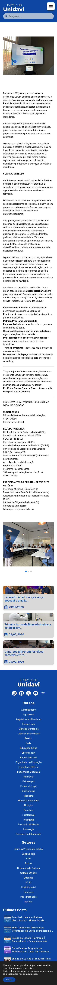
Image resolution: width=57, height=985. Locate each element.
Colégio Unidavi (28, 873)
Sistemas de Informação (28, 834)
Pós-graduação (28, 896)
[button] (7, 548)
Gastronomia (28, 791)
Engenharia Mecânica (28, 771)
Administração (28, 709)
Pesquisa (28, 892)
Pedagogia (28, 819)
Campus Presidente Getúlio (28, 849)
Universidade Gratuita (28, 868)
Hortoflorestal (28, 887)
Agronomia (28, 714)
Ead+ (28, 743)
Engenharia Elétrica (28, 767)
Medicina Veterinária (28, 800)
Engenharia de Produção (29, 762)
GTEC (28, 882)
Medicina (28, 795)
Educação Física (28, 748)
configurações (30, 974)
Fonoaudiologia (28, 786)
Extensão (28, 877)
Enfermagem (28, 752)
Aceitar (9, 980)
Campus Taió (28, 853)
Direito (28, 738)
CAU (28, 858)
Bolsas (28, 863)
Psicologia (28, 829)
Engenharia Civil (28, 757)
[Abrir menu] (51, 6)
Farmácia (28, 776)
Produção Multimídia (28, 824)
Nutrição (28, 805)
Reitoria (28, 901)
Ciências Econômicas (29, 733)
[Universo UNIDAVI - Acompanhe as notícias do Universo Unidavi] (28, 7)
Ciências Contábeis (29, 728)
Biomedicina (28, 724)
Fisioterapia (28, 781)
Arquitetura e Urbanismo (28, 719)
